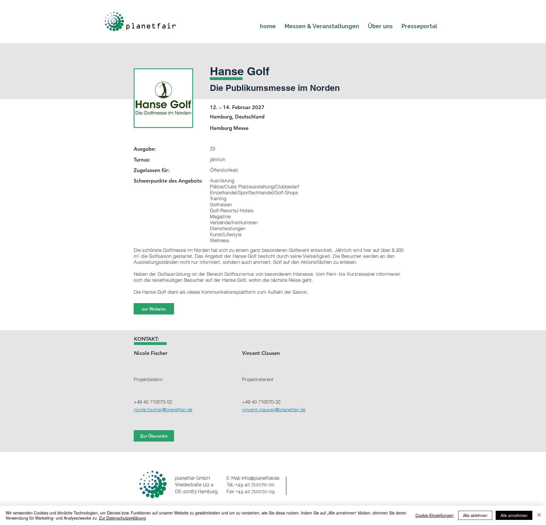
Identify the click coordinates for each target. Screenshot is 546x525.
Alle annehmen (514, 515)
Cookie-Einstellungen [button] (434, 515)
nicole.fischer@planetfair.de (163, 409)
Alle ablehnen (475, 515)
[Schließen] (539, 515)
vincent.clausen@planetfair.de (273, 409)
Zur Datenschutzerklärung (122, 518)
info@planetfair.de (260, 478)
